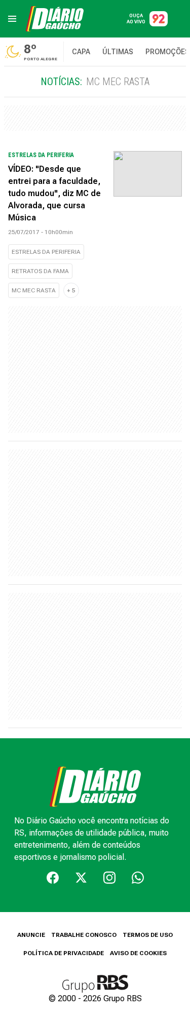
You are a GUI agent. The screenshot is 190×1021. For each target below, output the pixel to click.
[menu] (12, 19)
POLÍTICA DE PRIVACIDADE (63, 953)
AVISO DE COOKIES (138, 953)
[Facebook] (53, 878)
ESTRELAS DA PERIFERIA (46, 251)
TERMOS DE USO (148, 934)
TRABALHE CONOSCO (84, 934)
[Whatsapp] (138, 878)
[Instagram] (109, 878)
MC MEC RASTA (34, 290)
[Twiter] (81, 878)
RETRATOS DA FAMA (40, 271)
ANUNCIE (31, 934)
